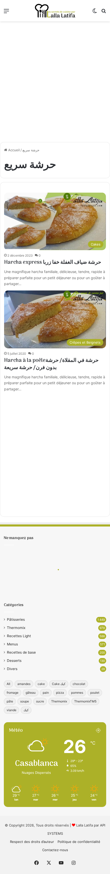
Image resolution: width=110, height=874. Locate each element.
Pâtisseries (16, 619)
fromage (12, 692)
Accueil (13, 150)
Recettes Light (19, 636)
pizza (60, 692)
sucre (40, 701)
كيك (26, 710)
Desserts (14, 661)
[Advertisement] (55, 81)
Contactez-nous (55, 850)
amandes (23, 684)
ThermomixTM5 (85, 701)
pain (46, 692)
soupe (24, 701)
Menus (12, 644)
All (8, 684)
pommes (77, 692)
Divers (12, 669)
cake (41, 684)
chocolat (79, 684)
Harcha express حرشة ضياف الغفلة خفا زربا (52, 262)
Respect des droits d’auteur (32, 842)
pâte (10, 701)
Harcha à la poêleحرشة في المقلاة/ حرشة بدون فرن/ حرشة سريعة (51, 364)
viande (11, 710)
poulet (94, 692)
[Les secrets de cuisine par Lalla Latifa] (55, 11)
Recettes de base (21, 652)
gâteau (31, 692)
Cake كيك (58, 684)
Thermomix (16, 628)
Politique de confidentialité (79, 842)
